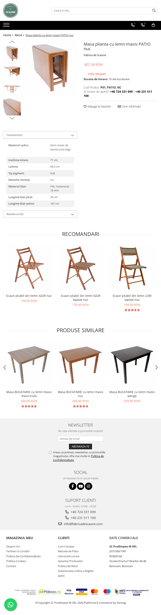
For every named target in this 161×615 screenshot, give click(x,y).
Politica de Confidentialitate (23, 556)
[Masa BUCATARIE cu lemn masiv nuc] (80, 364)
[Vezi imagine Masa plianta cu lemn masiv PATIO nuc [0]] (12, 53)
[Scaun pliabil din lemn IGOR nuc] (29, 268)
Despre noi (13, 546)
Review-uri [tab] (14, 214)
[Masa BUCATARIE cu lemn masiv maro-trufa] (29, 364)
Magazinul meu (19, 538)
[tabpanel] (50, 67)
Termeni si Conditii (17, 551)
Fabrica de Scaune (95, 55)
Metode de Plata (68, 551)
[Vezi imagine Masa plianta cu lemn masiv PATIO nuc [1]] (12, 71)
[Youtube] (80, 486)
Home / (8, 35)
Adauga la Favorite (99, 106)
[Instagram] (88, 486)
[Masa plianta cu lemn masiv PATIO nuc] (50, 67)
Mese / (20, 35)
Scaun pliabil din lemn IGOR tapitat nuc (80, 298)
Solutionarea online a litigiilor (76, 571)
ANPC (61, 576)
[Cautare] (154, 10)
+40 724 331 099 (83, 512)
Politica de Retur (68, 566)
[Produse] (6, 26)
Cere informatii (131, 106)
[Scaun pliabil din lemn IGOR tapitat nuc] (80, 268)
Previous (12, 42)
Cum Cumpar (66, 546)
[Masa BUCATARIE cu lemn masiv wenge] (132, 364)
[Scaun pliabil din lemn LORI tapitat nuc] (132, 268)
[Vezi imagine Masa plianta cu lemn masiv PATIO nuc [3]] (12, 106)
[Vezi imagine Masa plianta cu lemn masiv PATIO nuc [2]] (12, 89)
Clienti (64, 538)
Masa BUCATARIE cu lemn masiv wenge (132, 394)
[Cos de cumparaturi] (153, 25)
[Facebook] (72, 486)
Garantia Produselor (70, 561)
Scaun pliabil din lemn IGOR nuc (29, 296)
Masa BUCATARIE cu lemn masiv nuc (80, 394)
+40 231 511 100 (83, 518)
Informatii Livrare (68, 556)
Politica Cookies (16, 561)
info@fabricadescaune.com (83, 524)
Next (12, 118)
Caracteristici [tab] (14, 135)
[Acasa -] (24, 10)
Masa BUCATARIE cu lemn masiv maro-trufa (29, 394)
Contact (11, 566)
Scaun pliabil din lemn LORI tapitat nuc (132, 298)
